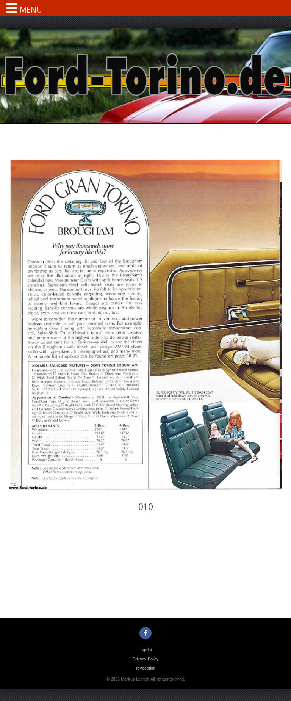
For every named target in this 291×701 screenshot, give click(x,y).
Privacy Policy (146, 659)
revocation (145, 668)
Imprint (145, 650)
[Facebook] (145, 633)
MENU (31, 10)
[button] (13, 9)
